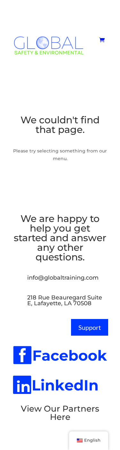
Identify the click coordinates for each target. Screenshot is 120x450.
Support (89, 327)
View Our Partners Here (60, 413)
